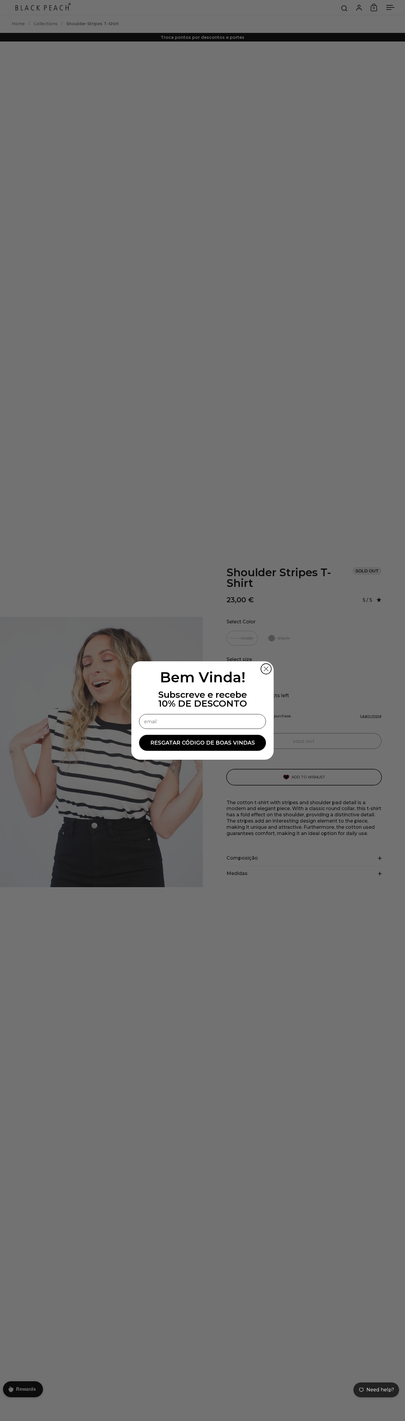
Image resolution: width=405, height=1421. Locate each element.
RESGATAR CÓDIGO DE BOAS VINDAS (202, 743)
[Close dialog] (266, 669)
